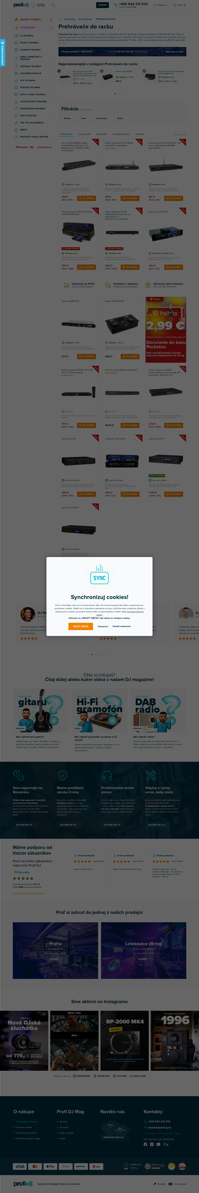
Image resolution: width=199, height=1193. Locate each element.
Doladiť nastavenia (122, 626)
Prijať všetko (80, 626)
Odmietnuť (103, 626)
